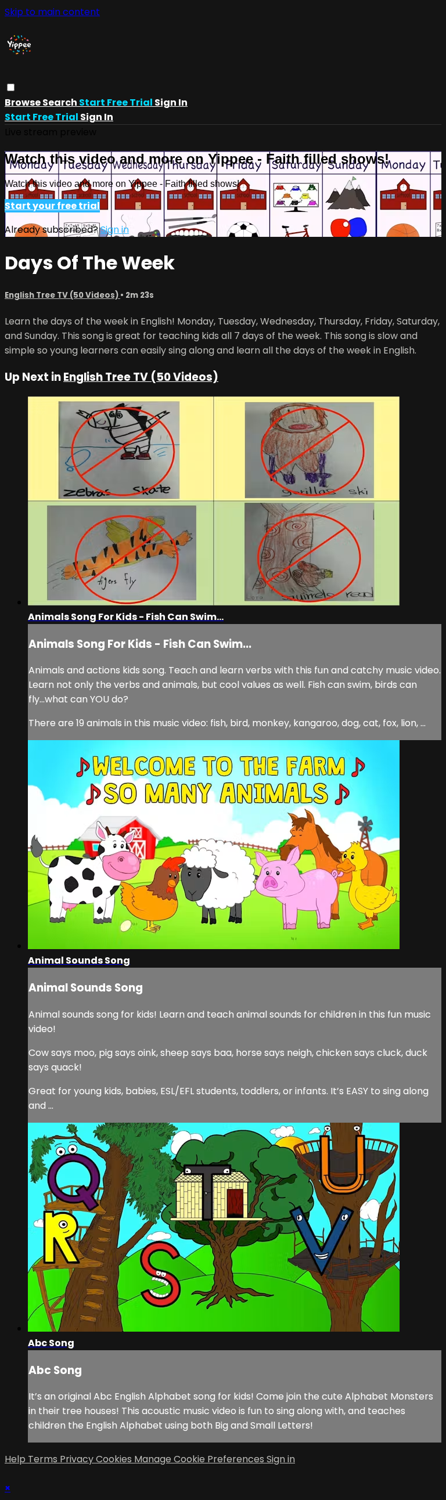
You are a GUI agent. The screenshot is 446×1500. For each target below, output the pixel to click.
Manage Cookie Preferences (200, 1459)
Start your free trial (52, 205)
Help (16, 1459)
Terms (44, 1459)
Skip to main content (52, 12)
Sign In (96, 117)
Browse (23, 102)
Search (60, 102)
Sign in (171, 102)
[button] (11, 87)
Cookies (115, 1459)
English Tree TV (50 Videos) (62, 295)
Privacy (78, 1459)
